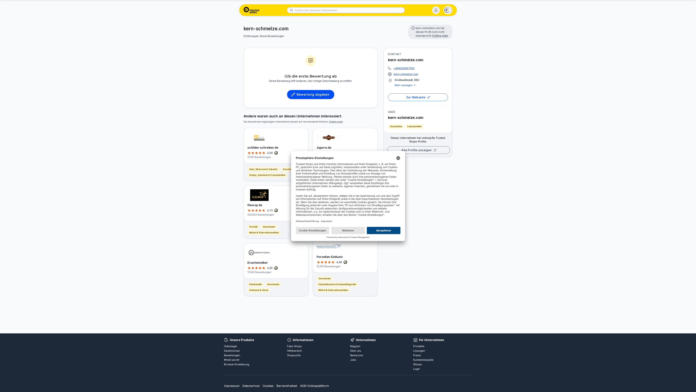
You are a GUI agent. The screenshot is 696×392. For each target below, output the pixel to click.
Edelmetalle (255, 284)
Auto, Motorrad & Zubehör (263, 169)
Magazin (355, 346)
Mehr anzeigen (403, 85)
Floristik (253, 226)
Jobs (353, 359)
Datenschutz (251, 386)
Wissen (417, 364)
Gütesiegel (230, 346)
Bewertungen (232, 355)
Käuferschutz (232, 350)
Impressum (231, 386)
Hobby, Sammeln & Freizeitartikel (267, 175)
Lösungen (419, 350)
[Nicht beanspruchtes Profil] (412, 27)
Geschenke (396, 126)
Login (416, 368)
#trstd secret (231, 359)
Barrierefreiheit (286, 386)
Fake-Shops (294, 346)
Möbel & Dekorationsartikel (264, 232)
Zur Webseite (416, 97)
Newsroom (356, 355)
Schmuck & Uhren (258, 290)
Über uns (355, 350)
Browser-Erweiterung (236, 364)
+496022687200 (404, 68)
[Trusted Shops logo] (251, 10)
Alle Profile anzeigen (416, 150)
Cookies (268, 386)
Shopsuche (294, 355)
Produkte (418, 346)
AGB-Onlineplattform (314, 386)
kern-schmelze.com (406, 74)
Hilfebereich (294, 350)
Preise (417, 355)
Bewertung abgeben (313, 94)
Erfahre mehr (440, 35)
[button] (436, 10)
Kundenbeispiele (423, 359)
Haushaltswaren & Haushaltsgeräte (337, 284)
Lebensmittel (414, 126)
